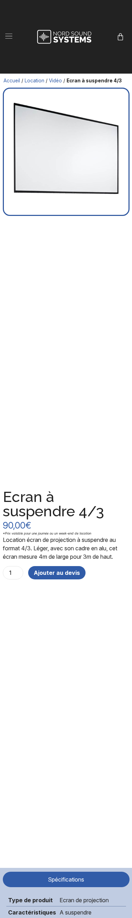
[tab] (66, 879)
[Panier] (120, 37)
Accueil (12, 80)
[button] (9, 36)
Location (34, 80)
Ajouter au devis (57, 572)
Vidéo (55, 80)
